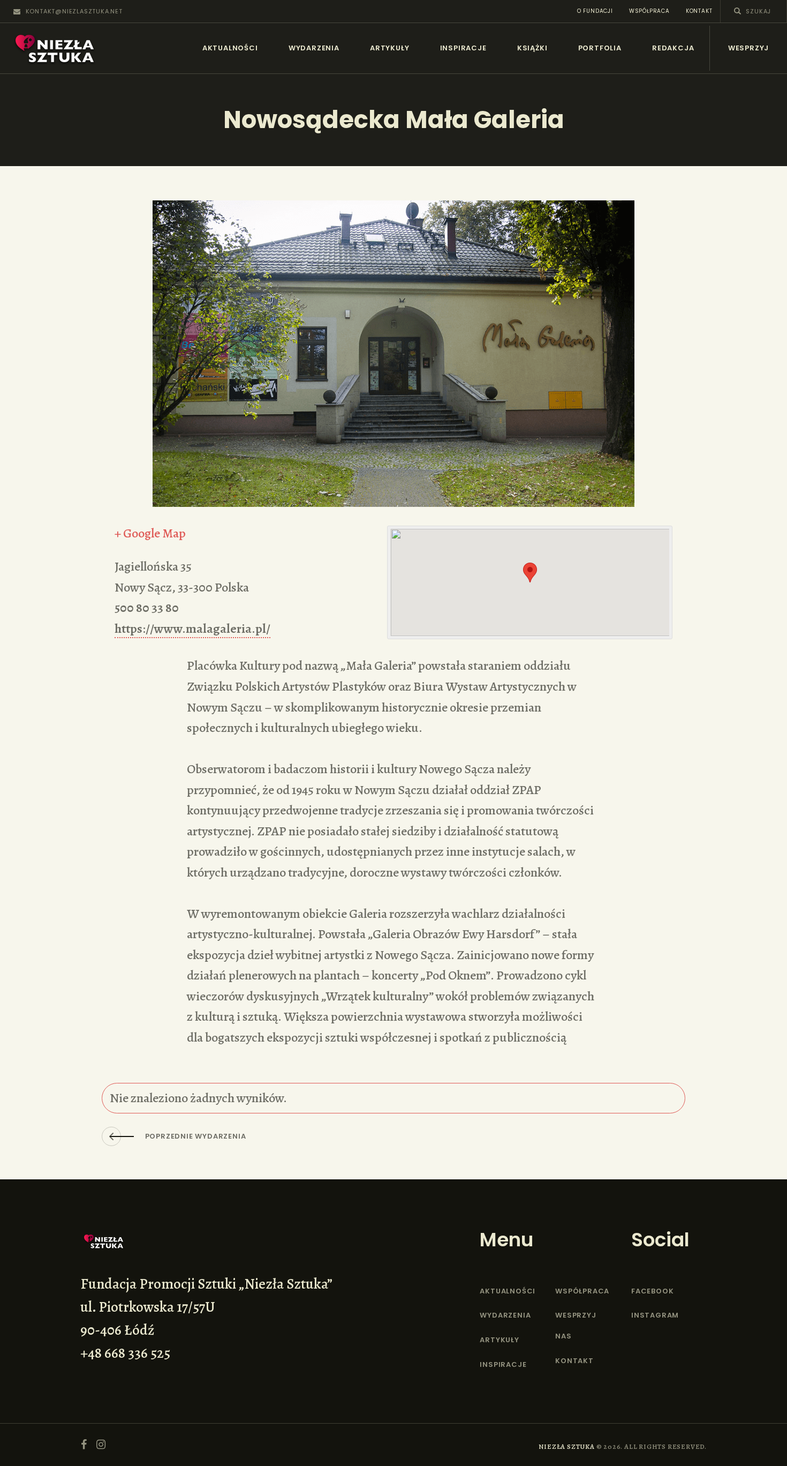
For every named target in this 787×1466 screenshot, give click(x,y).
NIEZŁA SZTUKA (566, 1446)
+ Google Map (150, 533)
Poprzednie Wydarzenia (195, 1136)
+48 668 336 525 (125, 1353)
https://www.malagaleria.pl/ (192, 628)
